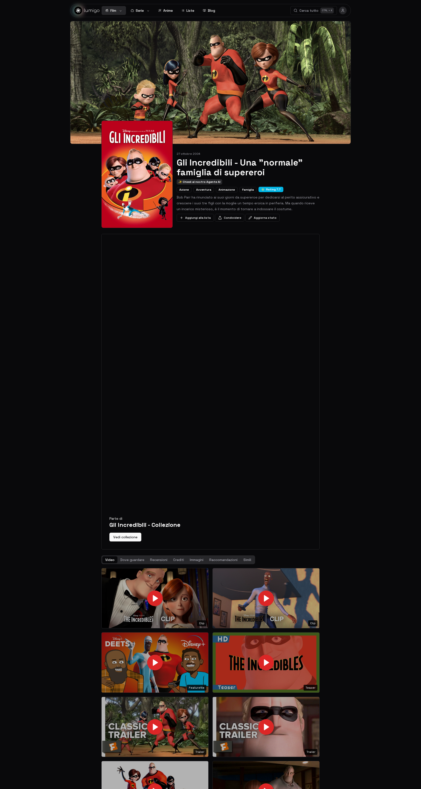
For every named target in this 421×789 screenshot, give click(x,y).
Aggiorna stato (265, 218)
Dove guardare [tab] (132, 560)
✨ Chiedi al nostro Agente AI (199, 182)
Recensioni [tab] (158, 560)
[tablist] (178, 559)
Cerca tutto (315, 10)
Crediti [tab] (178, 560)
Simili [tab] (247, 560)
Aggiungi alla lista (198, 218)
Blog (211, 10)
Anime (168, 10)
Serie (140, 10)
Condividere (232, 218)
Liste (190, 10)
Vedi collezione (125, 537)
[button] (155, 598)
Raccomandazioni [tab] (223, 560)
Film (113, 10)
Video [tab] (110, 560)
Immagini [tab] (196, 560)
